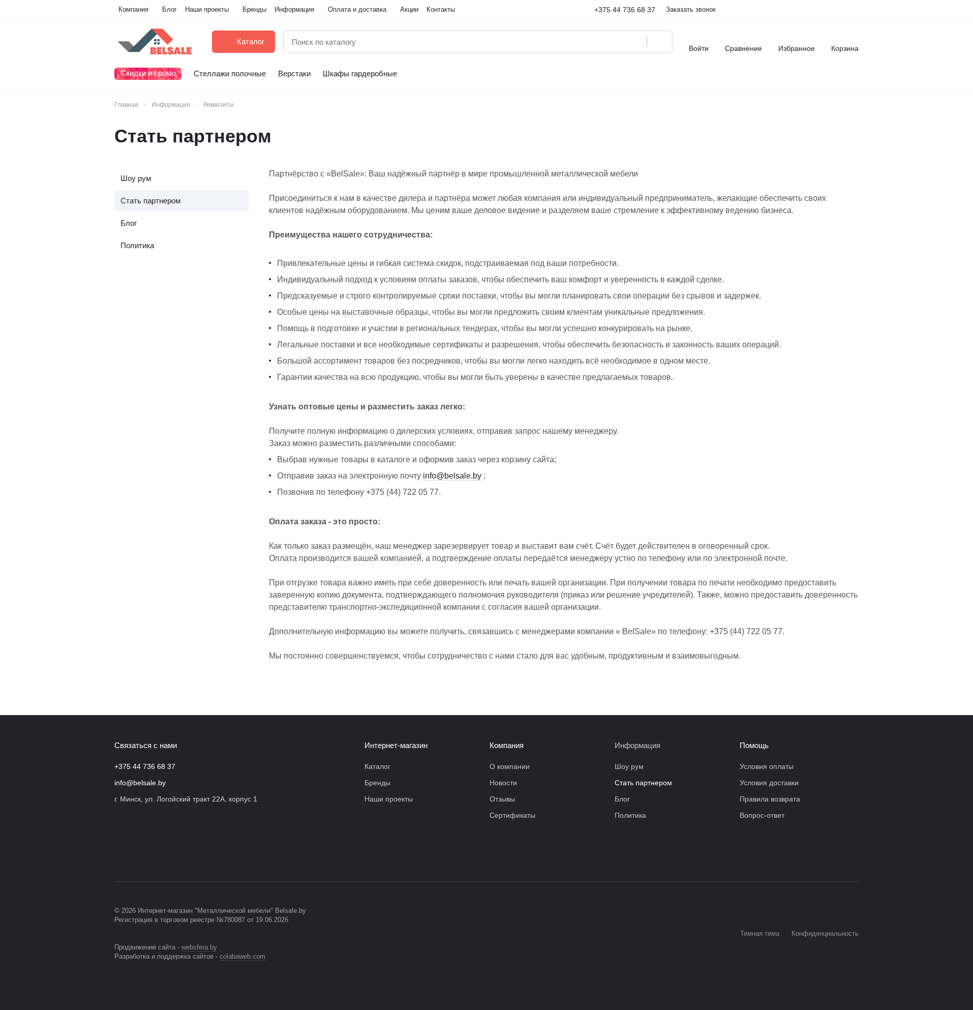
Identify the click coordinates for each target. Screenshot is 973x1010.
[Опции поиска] (613, 41)
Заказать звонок (691, 9)
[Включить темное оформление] (854, 10)
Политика (137, 245)
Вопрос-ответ (762, 815)
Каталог (377, 766)
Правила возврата (770, 799)
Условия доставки (769, 783)
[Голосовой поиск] (635, 41)
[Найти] (659, 41)
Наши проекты (388, 799)
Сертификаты (512, 815)
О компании (510, 766)
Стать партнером (150, 200)
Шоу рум (135, 178)
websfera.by (199, 947)
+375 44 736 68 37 (624, 10)
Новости (503, 783)
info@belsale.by (452, 475)
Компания (507, 745)
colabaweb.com (242, 956)
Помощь (754, 745)
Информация (637, 745)
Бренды (377, 783)
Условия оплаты (767, 766)
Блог (128, 223)
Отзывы (502, 799)
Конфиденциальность (825, 933)
